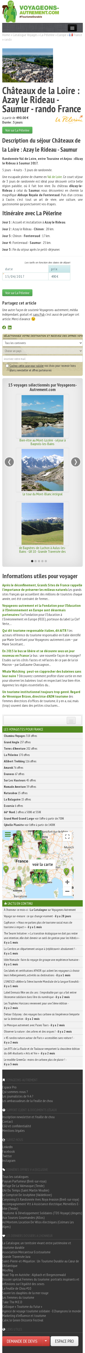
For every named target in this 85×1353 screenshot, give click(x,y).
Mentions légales (13, 1130)
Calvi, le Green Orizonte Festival (22, 1320)
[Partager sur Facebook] (4, 328)
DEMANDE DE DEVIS (22, 1341)
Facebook (8, 1151)
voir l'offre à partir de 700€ (34, 818)
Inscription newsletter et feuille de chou (28, 1117)
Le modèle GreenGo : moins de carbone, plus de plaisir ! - (35, 1062)
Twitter (7, 1156)
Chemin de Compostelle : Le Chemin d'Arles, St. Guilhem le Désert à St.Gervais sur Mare (42, 497)
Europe (61, 34)
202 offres (20, 748)
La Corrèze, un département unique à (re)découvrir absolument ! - (40, 951)
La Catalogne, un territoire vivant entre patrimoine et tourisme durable (36, 1245)
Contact (7, 1121)
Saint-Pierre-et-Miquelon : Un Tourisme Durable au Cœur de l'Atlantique (40, 1263)
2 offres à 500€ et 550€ (22, 812)
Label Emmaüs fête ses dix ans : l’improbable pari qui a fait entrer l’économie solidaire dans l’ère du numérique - (40, 994)
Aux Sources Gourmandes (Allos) (23, 1217)
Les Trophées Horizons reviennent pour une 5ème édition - (36, 1005)
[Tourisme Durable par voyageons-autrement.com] (30, 11)
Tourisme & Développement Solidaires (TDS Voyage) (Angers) (42, 1213)
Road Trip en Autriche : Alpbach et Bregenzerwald (34, 1274)
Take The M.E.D (12, 1302)
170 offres (17, 755)
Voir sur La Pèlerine (17, 130)
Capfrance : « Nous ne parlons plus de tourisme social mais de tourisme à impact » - (38, 924)
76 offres (13, 768)
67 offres (14, 774)
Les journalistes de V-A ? (17, 1096)
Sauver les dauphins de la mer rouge (25, 1293)
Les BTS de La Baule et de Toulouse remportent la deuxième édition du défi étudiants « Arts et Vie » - (42, 1051)
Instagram (8, 1160)
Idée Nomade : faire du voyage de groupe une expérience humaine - (42, 962)
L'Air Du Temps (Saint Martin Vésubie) (25, 1190)
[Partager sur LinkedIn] (10, 328)
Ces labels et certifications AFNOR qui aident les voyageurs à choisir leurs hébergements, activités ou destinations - (42, 973)
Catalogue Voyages (25, 34)
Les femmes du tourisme (18, 1297)
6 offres (13, 806)
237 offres (17, 742)
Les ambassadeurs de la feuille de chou (27, 1100)
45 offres (20, 780)
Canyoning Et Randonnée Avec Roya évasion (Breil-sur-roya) (40, 1199)
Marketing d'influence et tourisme (24, 1315)
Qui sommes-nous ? (15, 1091)
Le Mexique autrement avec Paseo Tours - (34, 1025)
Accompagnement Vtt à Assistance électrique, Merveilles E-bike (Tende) (41, 1206)
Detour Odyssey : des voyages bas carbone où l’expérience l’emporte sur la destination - (41, 1016)
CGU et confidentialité (16, 1126)
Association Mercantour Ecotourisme (26, 1252)
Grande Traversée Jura (16, 1256)
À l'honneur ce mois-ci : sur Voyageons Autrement (40, 910)
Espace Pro (9, 1087)
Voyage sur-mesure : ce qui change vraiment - (37, 916)
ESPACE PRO (64, 1341)
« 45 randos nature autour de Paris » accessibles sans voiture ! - (39, 1040)
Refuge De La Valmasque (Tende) (23, 1185)
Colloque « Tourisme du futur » (22, 1306)
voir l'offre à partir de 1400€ (29, 825)
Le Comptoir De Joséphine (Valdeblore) (27, 1194)
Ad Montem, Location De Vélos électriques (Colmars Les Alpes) (38, 1224)
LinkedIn (7, 1147)
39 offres (20, 787)
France (78, 34)
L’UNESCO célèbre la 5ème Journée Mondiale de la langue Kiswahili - (42, 983)
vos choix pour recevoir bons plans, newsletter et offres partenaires (43, 368)
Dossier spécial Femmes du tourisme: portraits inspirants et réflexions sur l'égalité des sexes (40, 1281)
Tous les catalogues (15, 1176)
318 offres (20, 736)
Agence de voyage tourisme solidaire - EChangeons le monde (41, 1311)
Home (6, 34)
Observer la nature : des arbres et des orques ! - (38, 1031)
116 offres (20, 761)
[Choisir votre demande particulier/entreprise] (46, 1341)
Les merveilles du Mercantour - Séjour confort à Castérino (42, 549)
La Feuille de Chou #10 (16, 1288)
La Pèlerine (47, 34)
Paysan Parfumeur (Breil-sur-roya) (24, 1181)
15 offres (15, 793)
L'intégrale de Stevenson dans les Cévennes (42, 442)
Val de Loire (54, 176)
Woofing (7, 1270)
